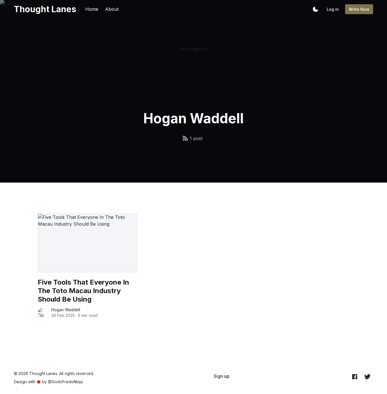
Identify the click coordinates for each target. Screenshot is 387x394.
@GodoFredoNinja (65, 381)
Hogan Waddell (65, 309)
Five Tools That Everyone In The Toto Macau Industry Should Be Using (83, 290)
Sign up (221, 376)
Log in (333, 9)
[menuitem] (221, 376)
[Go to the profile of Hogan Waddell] (43, 313)
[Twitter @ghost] (367, 376)
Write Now (359, 9)
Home (91, 9)
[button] (316, 9)
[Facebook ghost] (354, 376)
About (111, 9)
